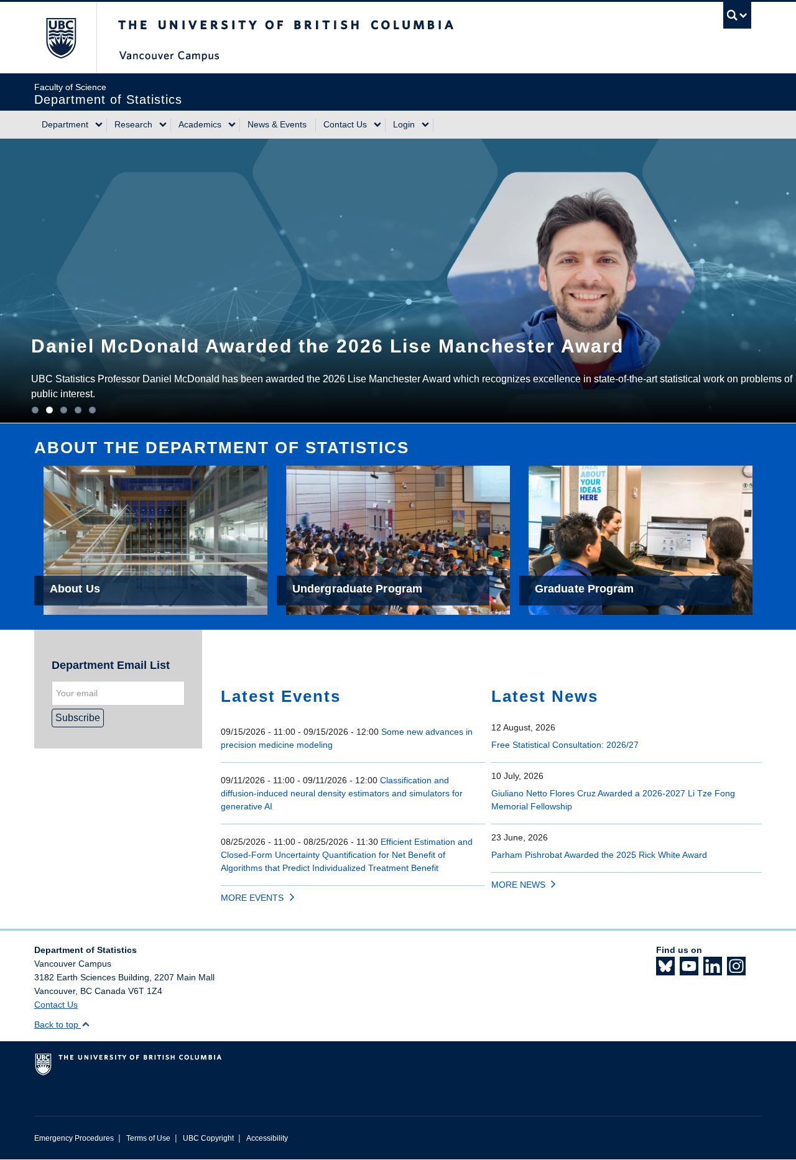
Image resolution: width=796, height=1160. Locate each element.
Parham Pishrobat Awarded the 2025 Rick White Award (599, 855)
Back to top (57, 1024)
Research (133, 124)
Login (404, 124)
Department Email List (111, 665)
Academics (199, 124)
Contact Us (345, 124)
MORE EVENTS (252, 898)
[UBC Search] (737, 15)
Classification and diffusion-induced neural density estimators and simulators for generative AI (342, 793)
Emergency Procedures (74, 1138)
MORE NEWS (518, 885)
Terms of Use (148, 1138)
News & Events (277, 124)
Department (65, 124)
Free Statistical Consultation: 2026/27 (565, 745)
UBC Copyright (208, 1138)
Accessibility (267, 1138)
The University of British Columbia (60, 37)
